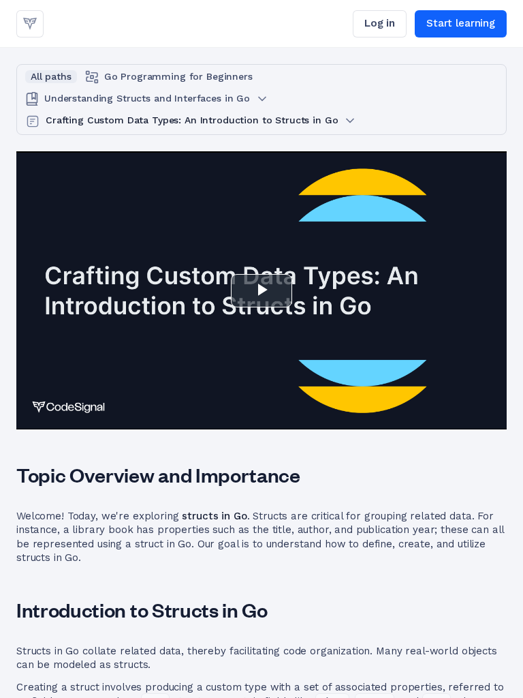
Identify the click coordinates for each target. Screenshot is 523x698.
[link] (30, 23)
